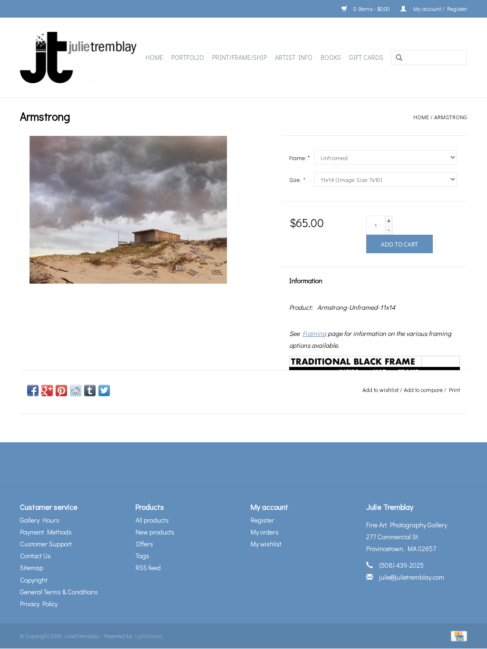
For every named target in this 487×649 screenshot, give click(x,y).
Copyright (34, 579)
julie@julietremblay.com (411, 577)
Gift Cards (366, 57)
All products (152, 520)
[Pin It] (61, 390)
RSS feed (148, 567)
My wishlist (266, 543)
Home (154, 57)
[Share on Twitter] (104, 390)
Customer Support (46, 543)
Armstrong (450, 117)
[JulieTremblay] (79, 57)
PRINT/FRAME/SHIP (239, 57)
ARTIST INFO (293, 57)
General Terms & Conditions (59, 591)
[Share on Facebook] (33, 390)
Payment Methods (46, 531)
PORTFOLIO (187, 57)
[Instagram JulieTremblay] (268, 464)
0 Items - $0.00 (371, 8)
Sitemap (31, 567)
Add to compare (424, 389)
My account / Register (439, 8)
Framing (314, 333)
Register (262, 520)
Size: (296, 179)
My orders (265, 531)
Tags (142, 555)
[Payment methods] (457, 635)
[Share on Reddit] (75, 390)
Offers (144, 543)
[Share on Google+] (47, 390)
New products (155, 531)
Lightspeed (148, 635)
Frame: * (299, 158)
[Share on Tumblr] (90, 390)
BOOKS (331, 57)
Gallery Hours (39, 520)
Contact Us (35, 555)
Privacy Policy (39, 603)
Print (454, 389)
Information (305, 280)
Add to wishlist (380, 389)
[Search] (399, 58)
